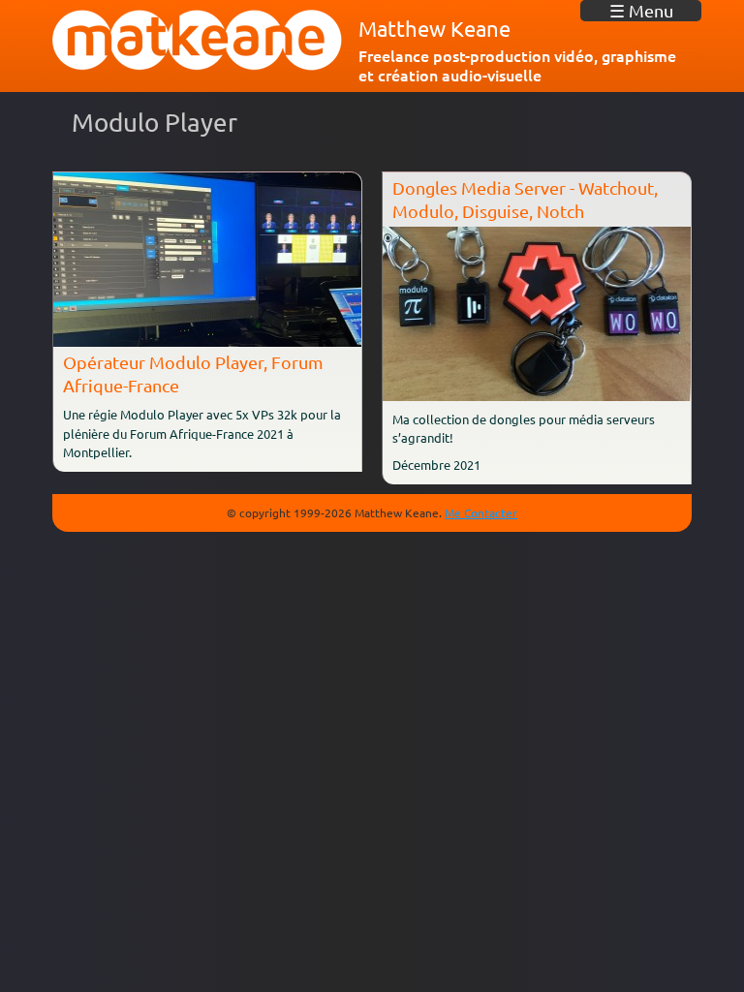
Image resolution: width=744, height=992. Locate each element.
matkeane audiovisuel (197, 41)
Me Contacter (481, 512)
